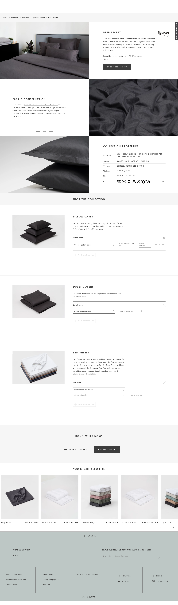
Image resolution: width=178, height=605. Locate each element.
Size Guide (46, 585)
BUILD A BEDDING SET (117, 67)
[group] (20, 499)
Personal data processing (16, 580)
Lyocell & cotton (39, 18)
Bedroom (14, 18)
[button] (162, 527)
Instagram (126, 576)
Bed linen (25, 18)
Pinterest (160, 576)
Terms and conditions (14, 575)
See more (162, 181)
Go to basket (106, 450)
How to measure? (142, 244)
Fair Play (102, 368)
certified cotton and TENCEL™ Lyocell (41, 104)
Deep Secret (100, 371)
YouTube (125, 581)
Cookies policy (11, 585)
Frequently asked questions (87, 575)
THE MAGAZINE (162, 581)
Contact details (47, 575)
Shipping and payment (50, 580)
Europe (16, 556)
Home (5, 18)
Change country (21, 550)
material (15, 113)
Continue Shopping (75, 450)
